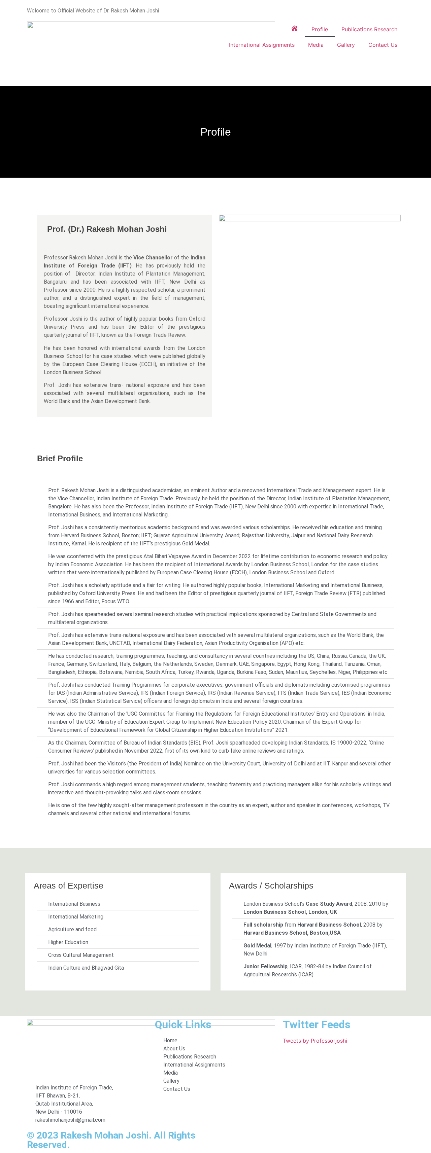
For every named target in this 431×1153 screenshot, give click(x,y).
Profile (319, 29)
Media (316, 44)
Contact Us (382, 44)
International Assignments (262, 44)
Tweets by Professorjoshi (315, 1040)
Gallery (346, 44)
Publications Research (369, 29)
